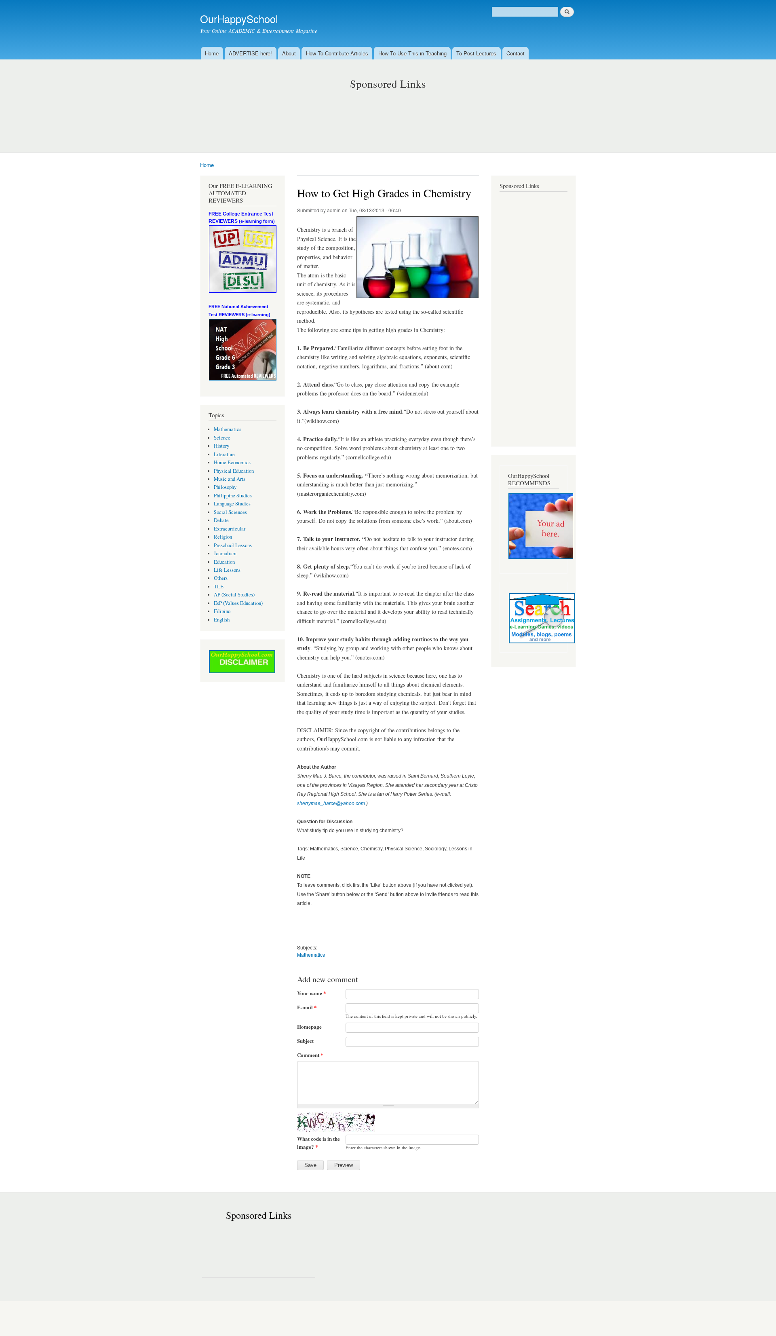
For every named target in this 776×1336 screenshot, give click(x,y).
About (289, 53)
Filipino (222, 611)
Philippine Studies (233, 495)
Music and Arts (229, 479)
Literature (224, 454)
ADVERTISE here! (250, 53)
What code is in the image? (318, 1142)
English (222, 619)
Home (212, 53)
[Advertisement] (388, 113)
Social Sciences (230, 512)
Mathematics (227, 429)
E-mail (307, 1007)
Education (224, 561)
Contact (515, 53)
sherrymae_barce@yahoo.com (331, 803)
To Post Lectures (476, 53)
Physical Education (234, 470)
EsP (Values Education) (238, 603)
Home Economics (232, 462)
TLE (219, 586)
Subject (305, 1040)
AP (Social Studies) (234, 594)
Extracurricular (229, 528)
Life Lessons (227, 570)
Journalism (225, 553)
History (221, 445)
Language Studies (232, 503)
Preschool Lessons (233, 545)
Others (221, 578)
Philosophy (225, 487)
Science (222, 437)
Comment (310, 1055)
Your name (311, 993)
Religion (223, 536)
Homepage (309, 1026)
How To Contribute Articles (337, 53)
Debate (221, 520)
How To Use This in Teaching (412, 53)
